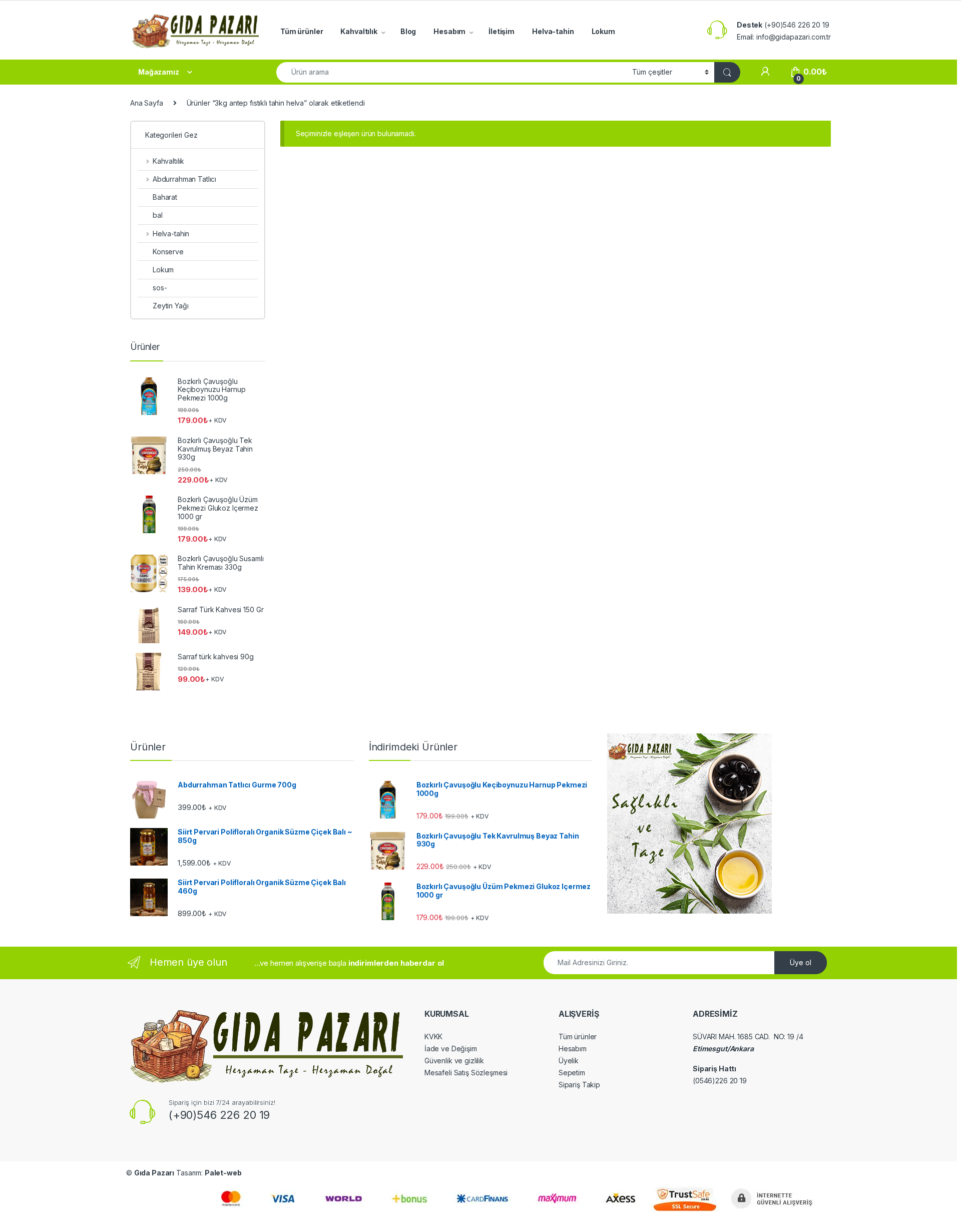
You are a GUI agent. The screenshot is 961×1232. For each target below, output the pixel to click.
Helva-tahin (553, 31)
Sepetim (572, 1072)
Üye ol (800, 962)
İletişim (502, 31)
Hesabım (449, 31)
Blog (408, 31)
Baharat (165, 197)
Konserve (168, 251)
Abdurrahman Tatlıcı (184, 179)
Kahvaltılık (358, 31)
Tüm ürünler (301, 31)
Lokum (603, 31)
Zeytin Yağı (170, 305)
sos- (160, 287)
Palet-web (223, 1172)
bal (158, 215)
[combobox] (451, 72)
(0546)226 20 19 (720, 1080)
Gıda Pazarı (154, 1172)
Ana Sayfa (146, 103)
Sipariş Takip (579, 1084)
